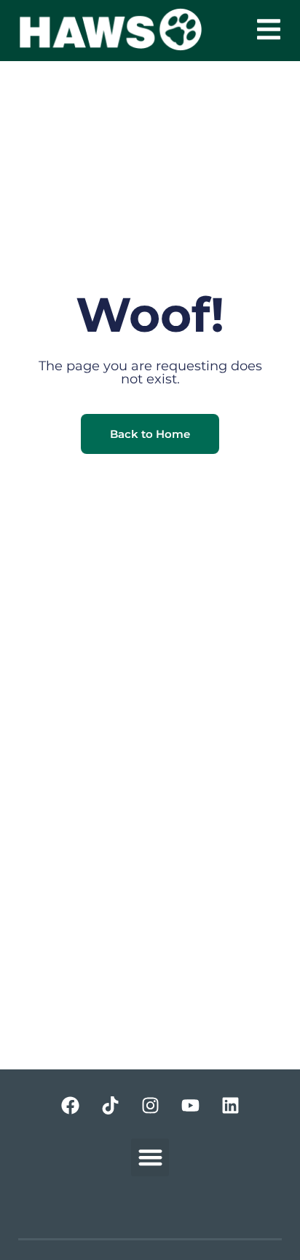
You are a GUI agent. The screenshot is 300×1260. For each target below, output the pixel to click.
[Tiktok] (110, 1106)
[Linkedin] (230, 1106)
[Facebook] (70, 1106)
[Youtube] (190, 1106)
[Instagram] (150, 1106)
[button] (269, 29)
